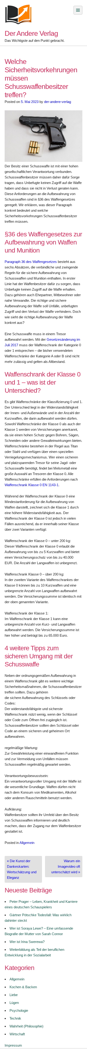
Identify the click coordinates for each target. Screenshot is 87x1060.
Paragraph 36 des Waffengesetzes (31, 262)
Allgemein (26, 843)
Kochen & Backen (23, 987)
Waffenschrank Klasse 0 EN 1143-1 (31, 485)
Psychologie (19, 1010)
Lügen (14, 1003)
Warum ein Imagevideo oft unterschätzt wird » (65, 866)
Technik (15, 1018)
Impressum (13, 1045)
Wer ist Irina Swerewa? (27, 942)
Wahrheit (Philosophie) (26, 1026)
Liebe (14, 995)
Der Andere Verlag (31, 33)
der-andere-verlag (57, 102)
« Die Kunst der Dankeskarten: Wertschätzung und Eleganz (21, 869)
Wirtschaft (17, 1034)
